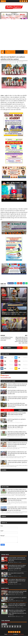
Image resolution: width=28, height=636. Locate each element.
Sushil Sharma (21, 634)
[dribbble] (13, 632)
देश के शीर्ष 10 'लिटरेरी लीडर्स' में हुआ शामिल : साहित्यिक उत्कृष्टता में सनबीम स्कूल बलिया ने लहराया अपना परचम (14, 313)
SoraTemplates (10, 634)
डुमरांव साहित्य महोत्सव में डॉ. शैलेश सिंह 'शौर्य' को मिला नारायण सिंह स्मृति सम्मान (13, 328)
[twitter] (22, 1)
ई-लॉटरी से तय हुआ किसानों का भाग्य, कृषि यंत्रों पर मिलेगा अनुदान (17, 420)
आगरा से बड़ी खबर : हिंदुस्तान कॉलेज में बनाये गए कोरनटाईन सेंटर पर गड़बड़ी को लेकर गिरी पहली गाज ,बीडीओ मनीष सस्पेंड (16, 581)
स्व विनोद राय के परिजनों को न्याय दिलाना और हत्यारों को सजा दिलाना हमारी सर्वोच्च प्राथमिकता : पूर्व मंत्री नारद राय (17, 398)
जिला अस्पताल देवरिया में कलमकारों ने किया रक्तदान (16, 573)
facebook (20, 347)
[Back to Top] (19, 632)
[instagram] (24, 1)
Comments (20, 410)
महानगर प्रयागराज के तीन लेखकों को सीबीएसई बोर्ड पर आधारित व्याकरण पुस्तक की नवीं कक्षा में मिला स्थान (14, 298)
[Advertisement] (14, 35)
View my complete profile (6, 377)
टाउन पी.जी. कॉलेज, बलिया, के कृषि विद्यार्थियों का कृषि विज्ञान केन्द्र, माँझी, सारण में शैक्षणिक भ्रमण (17, 426)
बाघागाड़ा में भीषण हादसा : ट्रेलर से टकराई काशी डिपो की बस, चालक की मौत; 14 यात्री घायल (17, 499)
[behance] (26, 1)
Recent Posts (7, 410)
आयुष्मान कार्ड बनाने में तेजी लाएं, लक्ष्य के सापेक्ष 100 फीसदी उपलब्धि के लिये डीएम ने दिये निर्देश (17, 413)
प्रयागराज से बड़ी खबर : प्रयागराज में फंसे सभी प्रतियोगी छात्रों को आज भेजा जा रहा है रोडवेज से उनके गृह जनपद (17, 559)
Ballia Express (5, 375)
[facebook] (20, 1)
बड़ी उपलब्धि (21, 62)
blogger (25, 347)
